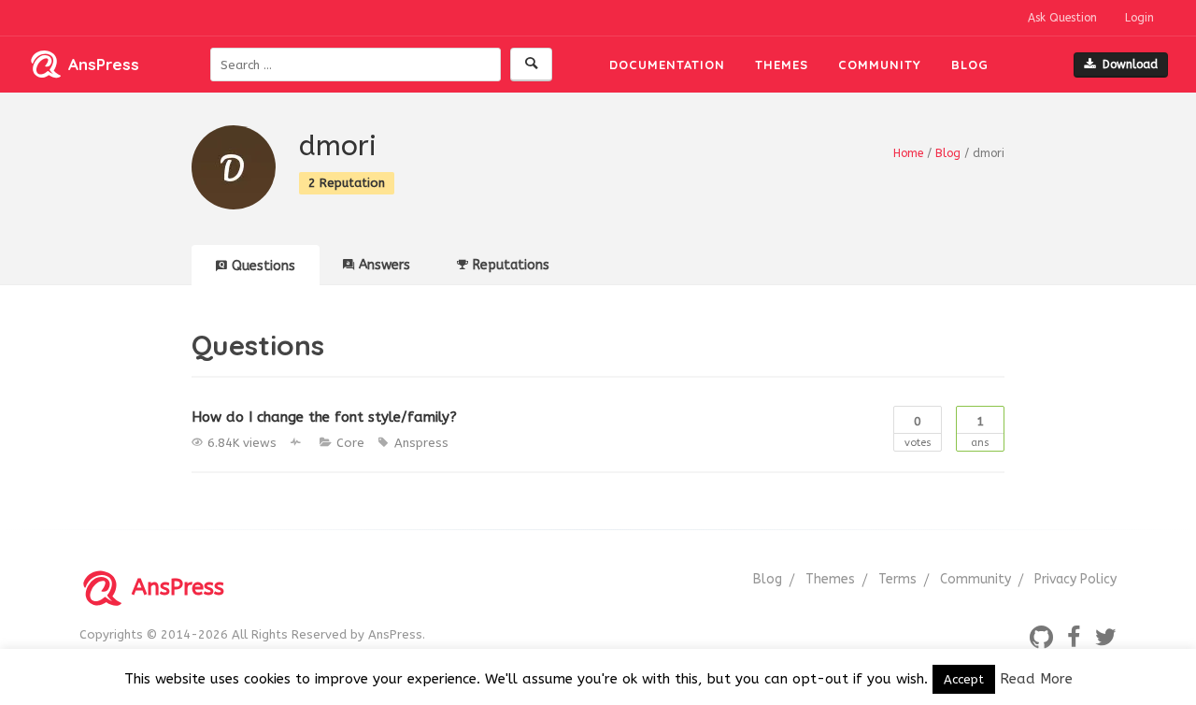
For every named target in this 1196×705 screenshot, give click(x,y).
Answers (384, 265)
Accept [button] (964, 679)
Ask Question (1062, 17)
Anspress (421, 443)
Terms (897, 579)
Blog (970, 64)
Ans (980, 431)
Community (879, 64)
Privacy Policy (1075, 579)
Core (350, 443)
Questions (263, 266)
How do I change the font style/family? (324, 417)
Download (1130, 64)
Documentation (667, 64)
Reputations (511, 265)
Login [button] (1139, 17)
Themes (781, 64)
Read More (1036, 678)
